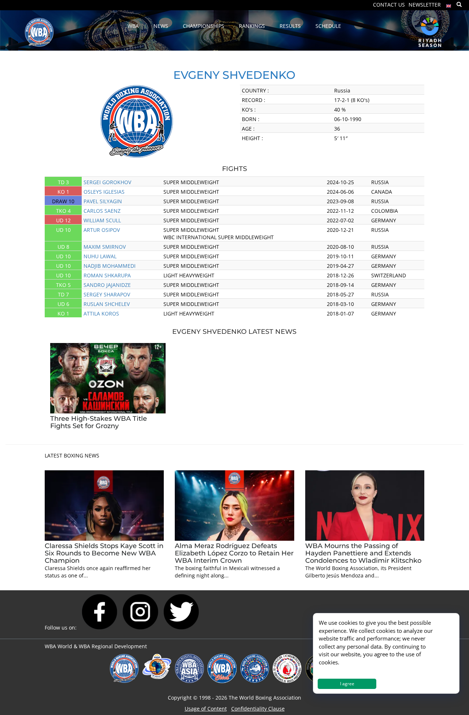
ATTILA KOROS (101, 313)
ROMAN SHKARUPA (107, 275)
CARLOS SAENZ (102, 210)
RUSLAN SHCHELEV (107, 303)
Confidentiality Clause (258, 708)
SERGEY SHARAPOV (107, 294)
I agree (347, 684)
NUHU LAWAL (100, 256)
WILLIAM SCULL (102, 220)
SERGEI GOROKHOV (107, 182)
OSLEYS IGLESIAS (104, 191)
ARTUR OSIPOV (102, 229)
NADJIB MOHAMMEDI (110, 265)
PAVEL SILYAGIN (103, 201)
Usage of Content (206, 708)
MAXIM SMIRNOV (105, 246)
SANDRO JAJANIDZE (107, 284)
